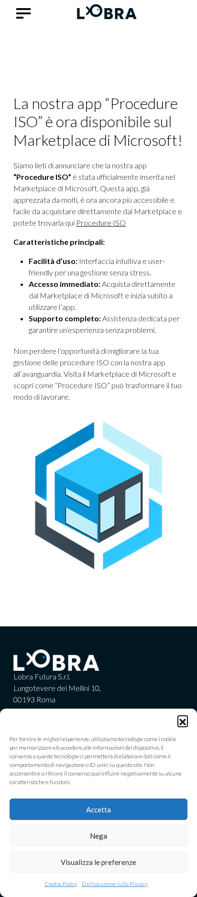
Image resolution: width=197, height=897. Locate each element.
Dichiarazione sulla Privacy (115, 883)
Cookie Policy (60, 883)
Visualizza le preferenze (98, 862)
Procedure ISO (101, 222)
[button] (182, 720)
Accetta (98, 809)
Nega (98, 835)
